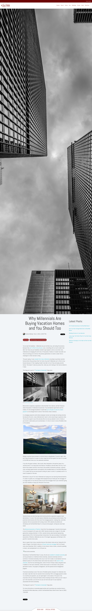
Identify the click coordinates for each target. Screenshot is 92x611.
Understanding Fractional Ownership (38, 340)
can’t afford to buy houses (36, 348)
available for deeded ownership (57, 555)
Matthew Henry (27, 402)
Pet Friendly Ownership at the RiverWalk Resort (79, 326)
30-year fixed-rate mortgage (49, 544)
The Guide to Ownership (40, 370)
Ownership (26, 340)
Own (70, 5)
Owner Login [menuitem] (88, 1)
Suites (66, 5)
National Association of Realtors (33, 529)
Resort (62, 5)
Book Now (87, 5)
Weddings (74, 5)
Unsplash (31, 402)
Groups (78, 5)
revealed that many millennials (41, 359)
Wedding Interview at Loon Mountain (77, 333)
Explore (58, 5)
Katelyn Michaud (29, 334)
